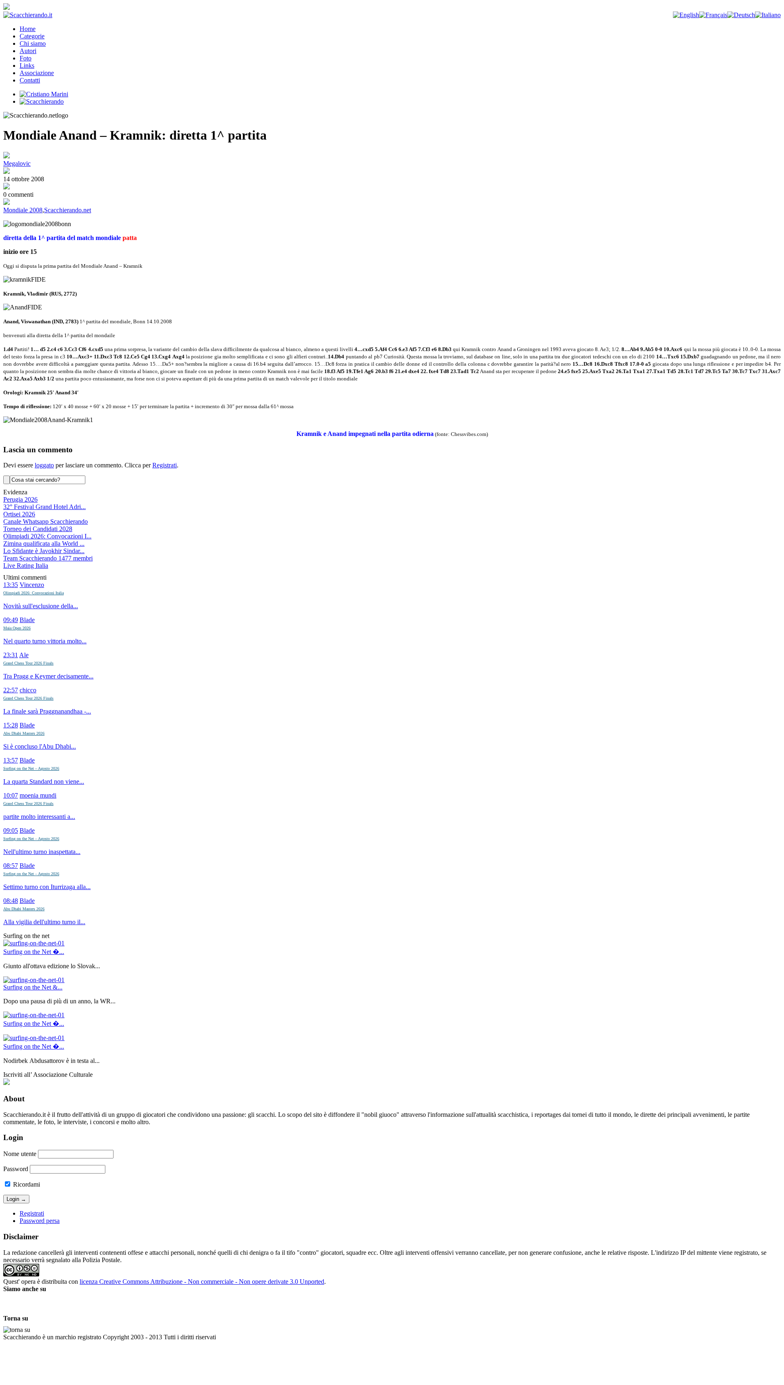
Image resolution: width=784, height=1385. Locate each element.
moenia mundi (38, 795)
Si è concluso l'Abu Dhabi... (39, 746)
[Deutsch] (741, 14)
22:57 (10, 690)
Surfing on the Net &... (32, 987)
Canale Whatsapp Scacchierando (45, 521)
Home (28, 28)
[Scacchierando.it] (27, 14)
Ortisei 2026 (19, 514)
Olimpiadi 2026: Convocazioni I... (47, 536)
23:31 (10, 654)
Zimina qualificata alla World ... (44, 543)
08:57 (10, 865)
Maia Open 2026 (17, 628)
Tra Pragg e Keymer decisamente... (48, 676)
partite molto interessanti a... (39, 816)
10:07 (10, 795)
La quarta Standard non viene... (43, 781)
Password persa (40, 1220)
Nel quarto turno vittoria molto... (45, 641)
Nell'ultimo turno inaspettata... (41, 851)
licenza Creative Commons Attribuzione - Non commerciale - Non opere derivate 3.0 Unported (202, 1281)
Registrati (164, 465)
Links (27, 65)
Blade (27, 619)
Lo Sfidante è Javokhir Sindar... (44, 550)
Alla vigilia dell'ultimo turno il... (44, 921)
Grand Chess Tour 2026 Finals (28, 663)
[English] (686, 14)
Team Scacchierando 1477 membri (48, 558)
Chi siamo (33, 43)
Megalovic (17, 163)
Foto (25, 58)
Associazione (37, 72)
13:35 (10, 584)
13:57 (10, 760)
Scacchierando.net (67, 210)
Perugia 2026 (20, 499)
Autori (28, 50)
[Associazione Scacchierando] (6, 1082)
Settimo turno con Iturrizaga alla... (47, 886)
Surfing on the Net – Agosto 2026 (31, 768)
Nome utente (19, 1153)
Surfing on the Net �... (33, 951)
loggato (44, 465)
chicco (28, 690)
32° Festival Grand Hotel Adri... (44, 506)
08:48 (10, 900)
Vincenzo (32, 584)
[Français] (713, 14)
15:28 (10, 725)
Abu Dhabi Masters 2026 (24, 733)
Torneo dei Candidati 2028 (37, 528)
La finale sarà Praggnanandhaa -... (47, 711)
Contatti (30, 80)
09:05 (10, 830)
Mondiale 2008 (22, 210)
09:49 (10, 619)
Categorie (32, 36)
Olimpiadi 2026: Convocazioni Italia (33, 593)
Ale (24, 654)
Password (15, 1168)
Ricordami (25, 1184)
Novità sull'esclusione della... (40, 605)
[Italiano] (768, 14)
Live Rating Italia (25, 565)
